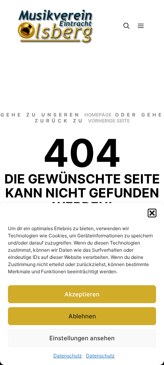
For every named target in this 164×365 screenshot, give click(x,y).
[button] (152, 213)
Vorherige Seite (109, 121)
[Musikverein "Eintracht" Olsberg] (56, 26)
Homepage (97, 115)
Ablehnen (82, 316)
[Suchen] (126, 26)
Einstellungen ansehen (82, 338)
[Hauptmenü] (141, 26)
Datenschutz (67, 356)
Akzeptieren (82, 294)
